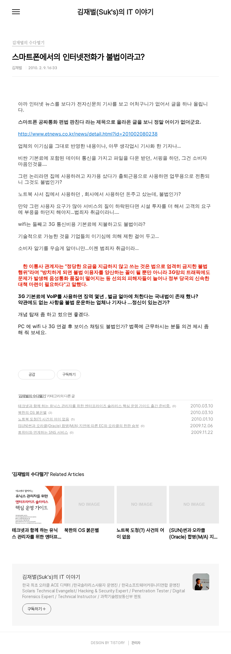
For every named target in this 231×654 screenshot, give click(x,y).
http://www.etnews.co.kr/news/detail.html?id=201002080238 (88, 134)
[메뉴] (16, 12)
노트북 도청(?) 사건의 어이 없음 (43, 419)
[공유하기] (41, 374)
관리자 (135, 643)
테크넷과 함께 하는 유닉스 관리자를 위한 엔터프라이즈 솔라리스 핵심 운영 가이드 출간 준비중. (94, 406)
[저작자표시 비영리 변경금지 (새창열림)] (89, 374)
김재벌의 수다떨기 (32, 396)
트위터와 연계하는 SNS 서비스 (43, 432)
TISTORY (117, 643)
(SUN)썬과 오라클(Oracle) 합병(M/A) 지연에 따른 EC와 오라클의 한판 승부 (78, 425)
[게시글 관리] (48, 374)
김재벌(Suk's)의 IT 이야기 (115, 12)
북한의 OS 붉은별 (32, 412)
